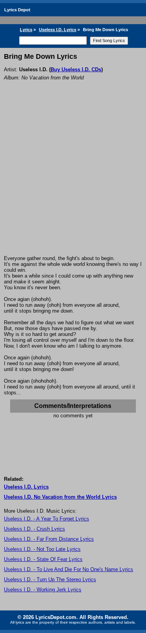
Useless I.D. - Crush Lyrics (34, 529)
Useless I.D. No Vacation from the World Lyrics (60, 497)
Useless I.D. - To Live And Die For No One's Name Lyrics (68, 569)
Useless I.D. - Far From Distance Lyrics (49, 539)
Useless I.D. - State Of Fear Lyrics (43, 559)
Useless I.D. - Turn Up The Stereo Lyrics (50, 579)
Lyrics (26, 29)
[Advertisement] (73, 178)
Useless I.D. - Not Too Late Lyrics (42, 549)
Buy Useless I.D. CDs (76, 69)
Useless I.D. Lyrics (57, 29)
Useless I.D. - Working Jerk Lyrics (42, 590)
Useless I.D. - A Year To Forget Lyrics (46, 519)
